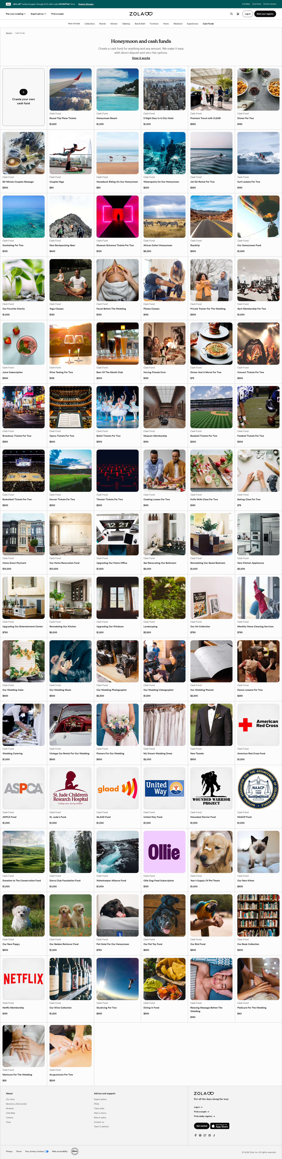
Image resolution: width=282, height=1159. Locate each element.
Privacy (9, 1151)
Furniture (154, 24)
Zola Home (256, 4)
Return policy (100, 1117)
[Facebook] (195, 1136)
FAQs (96, 1104)
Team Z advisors (101, 1126)
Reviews (10, 1108)
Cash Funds (208, 24)
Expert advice (37, 14)
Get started (202, 1126)
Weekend (177, 24)
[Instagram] (209, 1136)
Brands (102, 24)
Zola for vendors (269, 4)
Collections (90, 24)
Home (166, 24)
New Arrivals (74, 23)
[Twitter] (204, 1136)
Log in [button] (248, 14)
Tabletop (126, 24)
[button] (23, 97)
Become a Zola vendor (16, 1104)
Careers (9, 1117)
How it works (141, 58)
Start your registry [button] (265, 14)
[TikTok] (214, 1136)
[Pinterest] (200, 1136)
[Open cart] (238, 14)
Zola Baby (246, 4)
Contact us (99, 1122)
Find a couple (57, 14)
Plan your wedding (14, 14)
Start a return (100, 1113)
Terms (72, 4)
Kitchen (114, 24)
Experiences (192, 24)
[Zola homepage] (141, 14)
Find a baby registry (203, 1116)
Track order (99, 1108)
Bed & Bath (140, 24)
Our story (10, 1099)
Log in (197, 1107)
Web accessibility (60, 1151)
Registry (9, 33)
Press (8, 1122)
